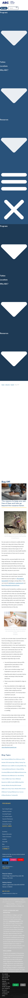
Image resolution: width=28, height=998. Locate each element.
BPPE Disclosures (20, 902)
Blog (3, 844)
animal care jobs (16, 775)
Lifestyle (7, 384)
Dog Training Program (7, 809)
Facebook (6, 859)
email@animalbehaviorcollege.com (9, 893)
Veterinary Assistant (7, 811)
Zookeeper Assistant (7, 821)
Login (4, 8)
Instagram (13, 859)
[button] (14, 195)
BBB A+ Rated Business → (8, 866)
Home (3, 384)
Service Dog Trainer (6, 824)
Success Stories (5, 846)
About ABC (4, 841)
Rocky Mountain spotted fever (10, 585)
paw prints (14, 759)
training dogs (12, 762)
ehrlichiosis (11, 583)
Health (12, 384)
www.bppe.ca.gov (14, 921)
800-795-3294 (5, 891)
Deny (23, 985)
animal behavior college (15, 769)
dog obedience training (10, 795)
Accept (15, 985)
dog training (6, 759)
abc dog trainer (12, 778)
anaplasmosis (19, 583)
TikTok (5, 863)
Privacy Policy (11, 904)
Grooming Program (6, 814)
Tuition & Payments (6, 836)
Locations (4, 66)
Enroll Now (4, 831)
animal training (8, 792)
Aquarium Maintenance (7, 819)
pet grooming (17, 765)
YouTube (21, 859)
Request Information (7, 834)
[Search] (16, 7)
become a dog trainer (10, 788)
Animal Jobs (7, 775)
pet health (13, 782)
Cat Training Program (7, 816)
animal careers (8, 765)
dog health (12, 772)
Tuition (2, 62)
